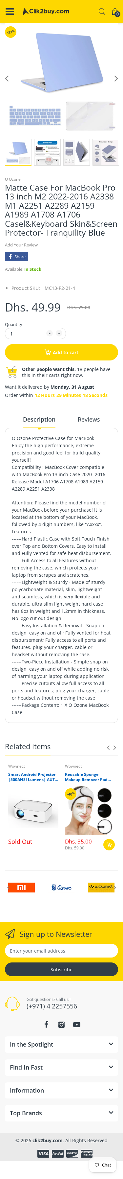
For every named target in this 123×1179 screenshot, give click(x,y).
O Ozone (13, 179)
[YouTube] (76, 1024)
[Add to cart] (109, 844)
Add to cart (65, 352)
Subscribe (61, 969)
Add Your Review (21, 245)
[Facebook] (46, 1024)
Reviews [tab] (89, 419)
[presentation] (108, 747)
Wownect (16, 766)
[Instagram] (61, 1024)
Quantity (13, 324)
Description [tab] (39, 419)
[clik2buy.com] (46, 11)
